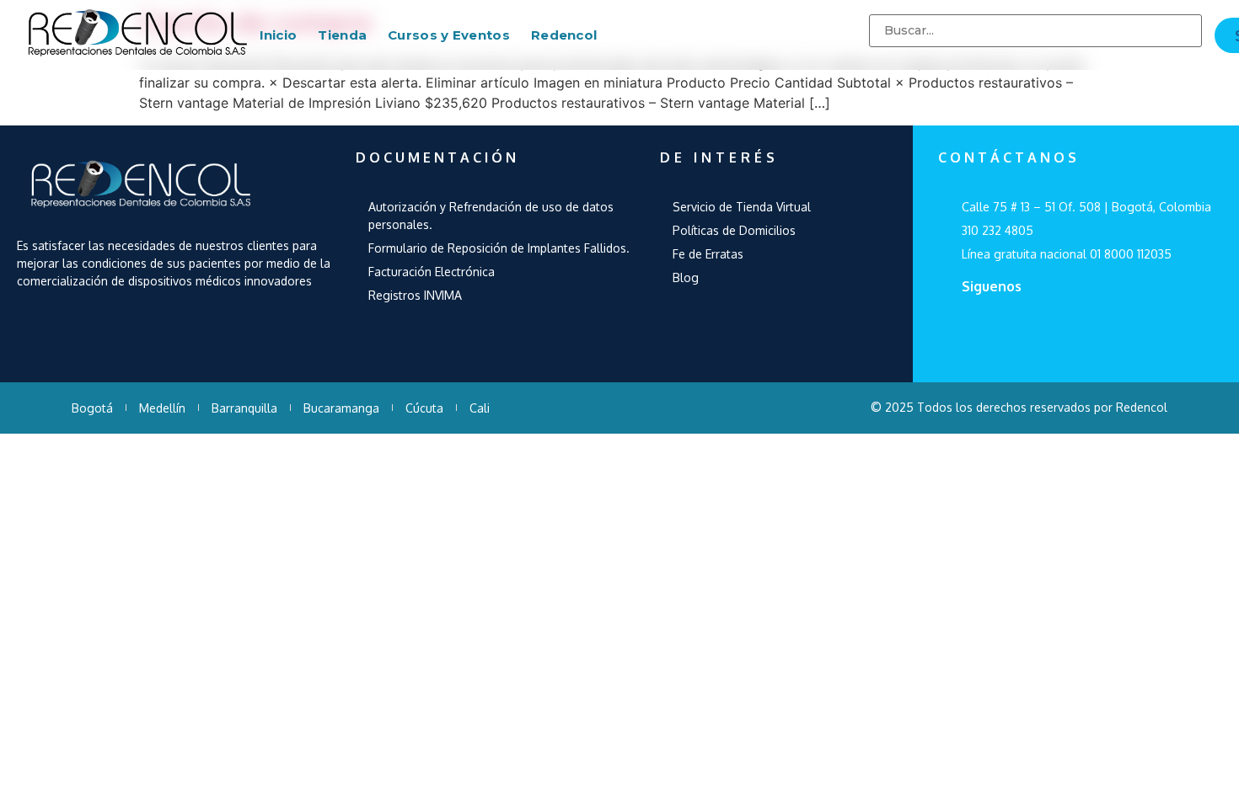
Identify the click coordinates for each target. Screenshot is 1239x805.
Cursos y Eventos (449, 35)
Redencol (564, 35)
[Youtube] (1032, 331)
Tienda (342, 35)
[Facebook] (978, 331)
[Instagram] (1086, 331)
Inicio (279, 35)
